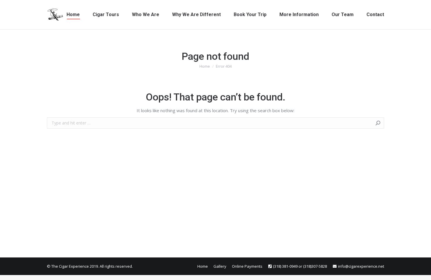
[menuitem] (73, 15)
